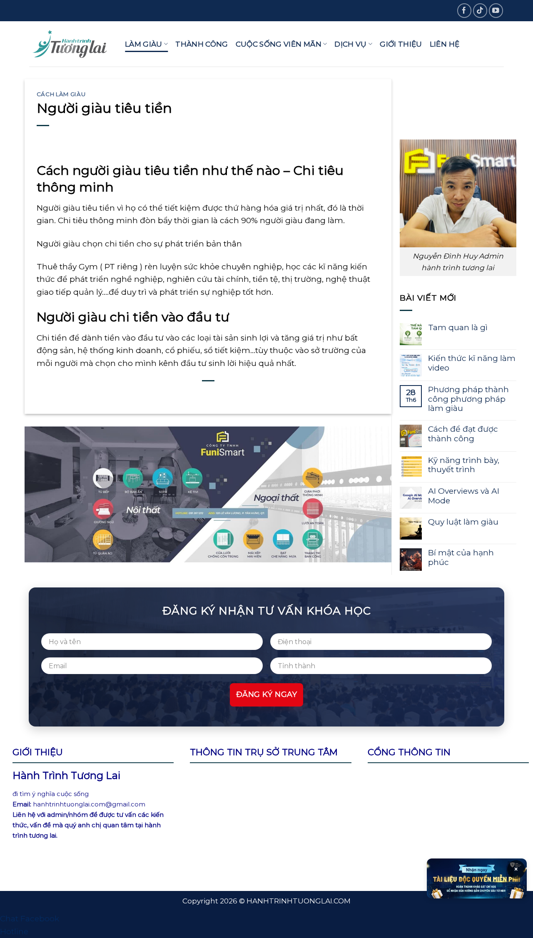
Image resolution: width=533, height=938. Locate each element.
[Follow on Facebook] (464, 10)
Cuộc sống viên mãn (278, 44)
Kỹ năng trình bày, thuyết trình (463, 465)
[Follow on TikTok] (480, 10)
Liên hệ (444, 44)
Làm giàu (143, 44)
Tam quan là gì (458, 327)
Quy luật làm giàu (463, 522)
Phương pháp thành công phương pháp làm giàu (468, 399)
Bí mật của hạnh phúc (461, 557)
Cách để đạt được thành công (463, 434)
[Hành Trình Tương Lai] (70, 44)
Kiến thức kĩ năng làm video (472, 363)
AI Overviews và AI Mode (463, 496)
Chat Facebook (29, 918)
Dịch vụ (350, 44)
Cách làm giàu (61, 94)
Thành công (201, 44)
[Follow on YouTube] (496, 10)
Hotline (14, 931)
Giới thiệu (401, 44)
